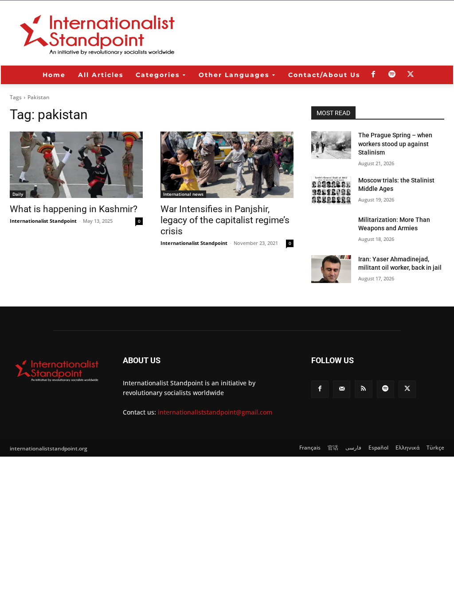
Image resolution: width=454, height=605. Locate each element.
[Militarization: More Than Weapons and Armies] (331, 230)
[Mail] (341, 389)
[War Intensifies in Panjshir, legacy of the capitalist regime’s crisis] (227, 165)
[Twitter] (410, 75)
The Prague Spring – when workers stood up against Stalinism (395, 144)
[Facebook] (373, 75)
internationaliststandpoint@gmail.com (215, 412)
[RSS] (363, 389)
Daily (17, 194)
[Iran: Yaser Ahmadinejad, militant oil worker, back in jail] (331, 269)
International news (183, 194)
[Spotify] (392, 75)
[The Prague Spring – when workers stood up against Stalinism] (331, 145)
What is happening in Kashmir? (73, 209)
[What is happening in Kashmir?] (76, 165)
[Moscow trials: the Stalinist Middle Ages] (331, 190)
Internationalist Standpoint (43, 220)
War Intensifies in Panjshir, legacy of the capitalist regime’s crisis (225, 220)
